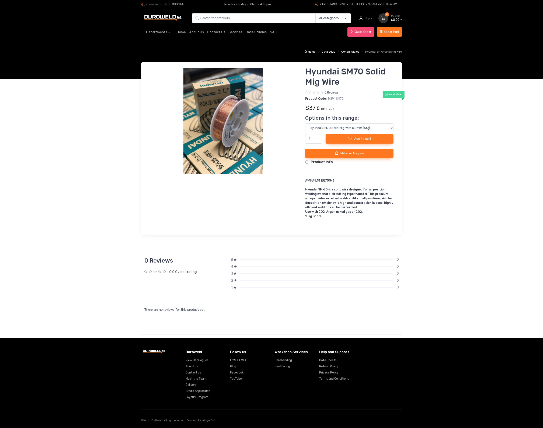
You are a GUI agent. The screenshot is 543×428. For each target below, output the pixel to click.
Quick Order (363, 32)
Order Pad (391, 32)
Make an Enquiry (352, 153)
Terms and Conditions (334, 378)
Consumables (350, 51)
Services (235, 32)
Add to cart (362, 139)
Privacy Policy (329, 372)
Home (181, 32)
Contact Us (216, 32)
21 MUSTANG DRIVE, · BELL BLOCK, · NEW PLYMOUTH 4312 (358, 4)
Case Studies (256, 32)
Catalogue (328, 51)
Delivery (191, 385)
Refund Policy (328, 366)
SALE (274, 32)
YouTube (236, 378)
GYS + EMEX (238, 360)
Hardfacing (282, 366)
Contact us (193, 372)
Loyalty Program (197, 397)
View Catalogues (197, 360)
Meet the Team (196, 378)
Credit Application (198, 391)
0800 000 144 (173, 4)
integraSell (208, 420)
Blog (233, 366)
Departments (156, 32)
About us (192, 366)
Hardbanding (283, 360)
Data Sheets (328, 360)
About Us (196, 32)
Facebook (237, 372)
